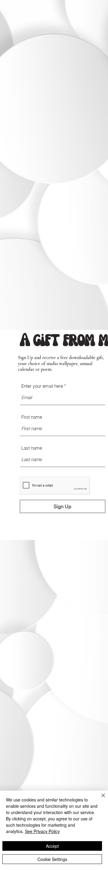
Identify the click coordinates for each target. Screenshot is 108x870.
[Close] (99, 799)
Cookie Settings (52, 859)
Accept (52, 846)
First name (31, 417)
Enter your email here (42, 386)
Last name (31, 448)
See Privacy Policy (42, 831)
